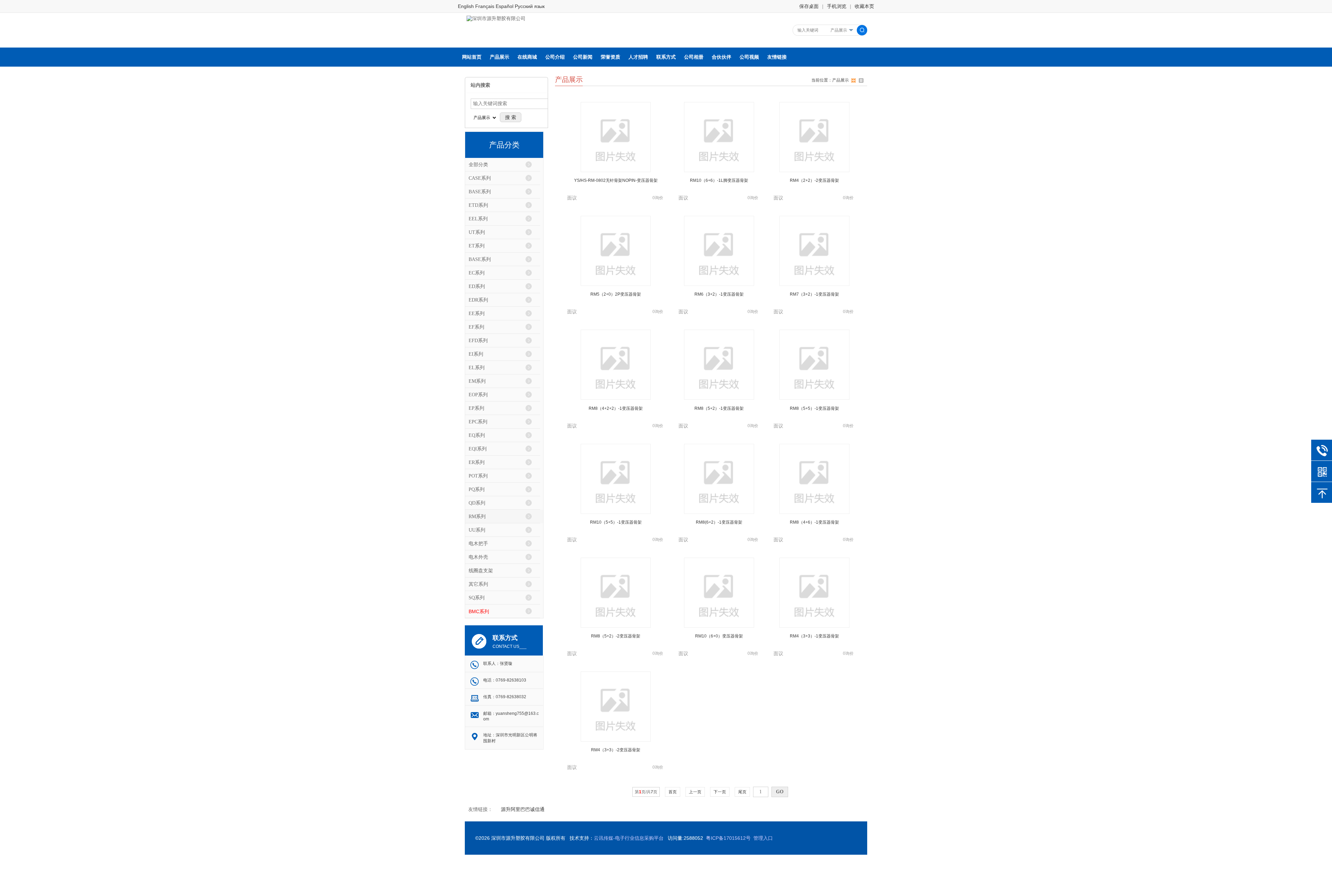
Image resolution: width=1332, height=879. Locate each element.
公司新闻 (582, 57)
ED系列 (477, 286)
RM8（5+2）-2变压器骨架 (615, 636)
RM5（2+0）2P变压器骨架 (615, 294)
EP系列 (476, 408)
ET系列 (477, 245)
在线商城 (527, 57)
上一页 (695, 791)
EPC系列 (478, 421)
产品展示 (499, 57)
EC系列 (477, 273)
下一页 (719, 791)
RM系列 (477, 516)
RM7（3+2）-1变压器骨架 (814, 294)
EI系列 (476, 354)
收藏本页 (864, 6)
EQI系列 (478, 448)
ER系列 (477, 462)
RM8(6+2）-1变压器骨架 (719, 522)
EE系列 (477, 313)
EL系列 (477, 367)
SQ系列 (477, 597)
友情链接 (777, 57)
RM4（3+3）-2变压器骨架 (615, 749)
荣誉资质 (610, 57)
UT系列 (477, 232)
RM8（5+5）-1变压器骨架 (814, 408)
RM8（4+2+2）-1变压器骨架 (616, 408)
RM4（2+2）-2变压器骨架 (814, 180)
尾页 (742, 791)
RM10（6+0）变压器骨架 (719, 636)
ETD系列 (478, 205)
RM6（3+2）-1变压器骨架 (719, 294)
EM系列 (477, 381)
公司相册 (693, 57)
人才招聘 (638, 57)
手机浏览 (836, 6)
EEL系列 (478, 218)
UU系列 (477, 530)
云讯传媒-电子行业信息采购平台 (629, 838)
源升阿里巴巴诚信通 (523, 809)
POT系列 (478, 476)
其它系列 (478, 584)
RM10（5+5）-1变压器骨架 (616, 522)
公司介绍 (555, 57)
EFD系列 (478, 340)
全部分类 (478, 164)
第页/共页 (646, 791)
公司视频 (749, 57)
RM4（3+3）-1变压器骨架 (814, 636)
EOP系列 (478, 394)
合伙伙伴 (721, 57)
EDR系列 (478, 300)
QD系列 (477, 503)
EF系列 (476, 327)
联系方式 (666, 57)
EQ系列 (477, 435)
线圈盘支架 (481, 570)
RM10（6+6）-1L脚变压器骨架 (719, 180)
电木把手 (478, 543)
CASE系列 (480, 178)
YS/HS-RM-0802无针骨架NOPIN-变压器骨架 (616, 180)
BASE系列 (480, 191)
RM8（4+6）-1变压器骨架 (814, 522)
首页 (672, 791)
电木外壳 (478, 557)
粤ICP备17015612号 (728, 838)
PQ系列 (477, 489)
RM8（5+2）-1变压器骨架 (719, 408)
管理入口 (763, 838)
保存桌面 (809, 6)
